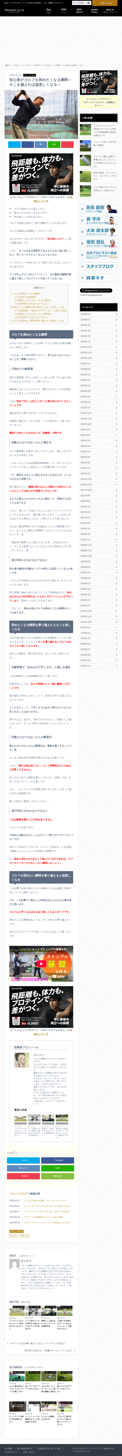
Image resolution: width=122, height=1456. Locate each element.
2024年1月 (85, 341)
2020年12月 (86, 545)
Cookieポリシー (11, 1452)
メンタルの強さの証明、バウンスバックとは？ (45, 1200)
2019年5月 (85, 649)
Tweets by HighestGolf (91, 295)
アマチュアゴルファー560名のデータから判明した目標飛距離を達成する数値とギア (104, 130)
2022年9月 (85, 429)
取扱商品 (94, 10)
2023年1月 (85, 407)
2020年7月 (85, 572)
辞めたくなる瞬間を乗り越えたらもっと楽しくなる (37, 307)
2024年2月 (85, 336)
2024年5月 (85, 319)
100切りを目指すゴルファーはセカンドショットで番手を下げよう (61, 1133)
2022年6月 (85, 446)
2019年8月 (85, 633)
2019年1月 (85, 666)
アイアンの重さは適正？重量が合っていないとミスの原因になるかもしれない (104, 161)
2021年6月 (85, 512)
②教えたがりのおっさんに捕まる (32, 300)
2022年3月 (85, 462)
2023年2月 (85, 402)
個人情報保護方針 (25, 1448)
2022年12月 (86, 413)
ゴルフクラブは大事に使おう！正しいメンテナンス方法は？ (38, 1343)
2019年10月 (86, 622)
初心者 (25, 1236)
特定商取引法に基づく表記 (49, 1448)
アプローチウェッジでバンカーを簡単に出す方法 (46, 1222)
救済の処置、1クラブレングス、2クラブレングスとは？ (105, 175)
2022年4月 (85, 457)
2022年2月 (85, 468)
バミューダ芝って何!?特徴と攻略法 (104, 143)
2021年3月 (85, 528)
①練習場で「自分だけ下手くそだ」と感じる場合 (40, 310)
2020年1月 (85, 605)
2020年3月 (85, 594)
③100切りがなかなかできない (31, 303)
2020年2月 (85, 600)
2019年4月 (85, 655)
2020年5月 (85, 583)
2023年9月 (85, 363)
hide (41, 287)
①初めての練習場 (25, 297)
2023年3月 (85, 396)
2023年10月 (86, 358)
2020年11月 (86, 550)
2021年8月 (85, 501)
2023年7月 (85, 374)
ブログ (48, 10)
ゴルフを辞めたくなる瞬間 (25, 293)
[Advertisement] (61, 39)
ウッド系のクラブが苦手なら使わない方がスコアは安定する (34, 1131)
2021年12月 (86, 479)
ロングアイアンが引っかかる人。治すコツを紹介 (46, 1211)
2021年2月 (85, 534)
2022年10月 (86, 424)
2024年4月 (85, 325)
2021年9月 (85, 495)
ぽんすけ (26, 1260)
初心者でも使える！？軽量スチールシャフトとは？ (49, 1350)
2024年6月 (85, 314)
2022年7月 (85, 440)
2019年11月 (86, 616)
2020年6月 (85, 578)
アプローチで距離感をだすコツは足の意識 (43, 1217)
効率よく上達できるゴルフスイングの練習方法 (48, 1130)
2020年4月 (85, 589)
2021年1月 (85, 539)
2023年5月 (85, 385)
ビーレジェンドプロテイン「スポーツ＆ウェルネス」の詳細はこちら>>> (98, 102)
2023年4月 (85, 391)
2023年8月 (85, 369)
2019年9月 (85, 627)
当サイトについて (109, 10)
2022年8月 (85, 435)
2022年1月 (85, 473)
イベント (64, 10)
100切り (15, 1236)
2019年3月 (85, 660)
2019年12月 (86, 611)
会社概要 (8, 1448)
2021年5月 (85, 517)
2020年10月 (86, 556)
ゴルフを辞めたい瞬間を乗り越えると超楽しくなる (37, 320)
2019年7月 (85, 638)
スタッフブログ (20, 1123)
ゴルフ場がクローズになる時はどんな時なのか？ (104, 189)
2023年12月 (86, 347)
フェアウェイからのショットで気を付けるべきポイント (20, 1131)
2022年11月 (86, 418)
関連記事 (79, 10)
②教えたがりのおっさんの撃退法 (32, 314)
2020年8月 (85, 567)
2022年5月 (85, 451)
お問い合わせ (106, 3)
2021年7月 (85, 506)
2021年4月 (85, 523)
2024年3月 (85, 330)
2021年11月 (86, 484)
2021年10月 (86, 490)
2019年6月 (85, 644)
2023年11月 (86, 352)
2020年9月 (85, 561)
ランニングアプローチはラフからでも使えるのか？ (47, 1206)
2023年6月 (85, 380)
